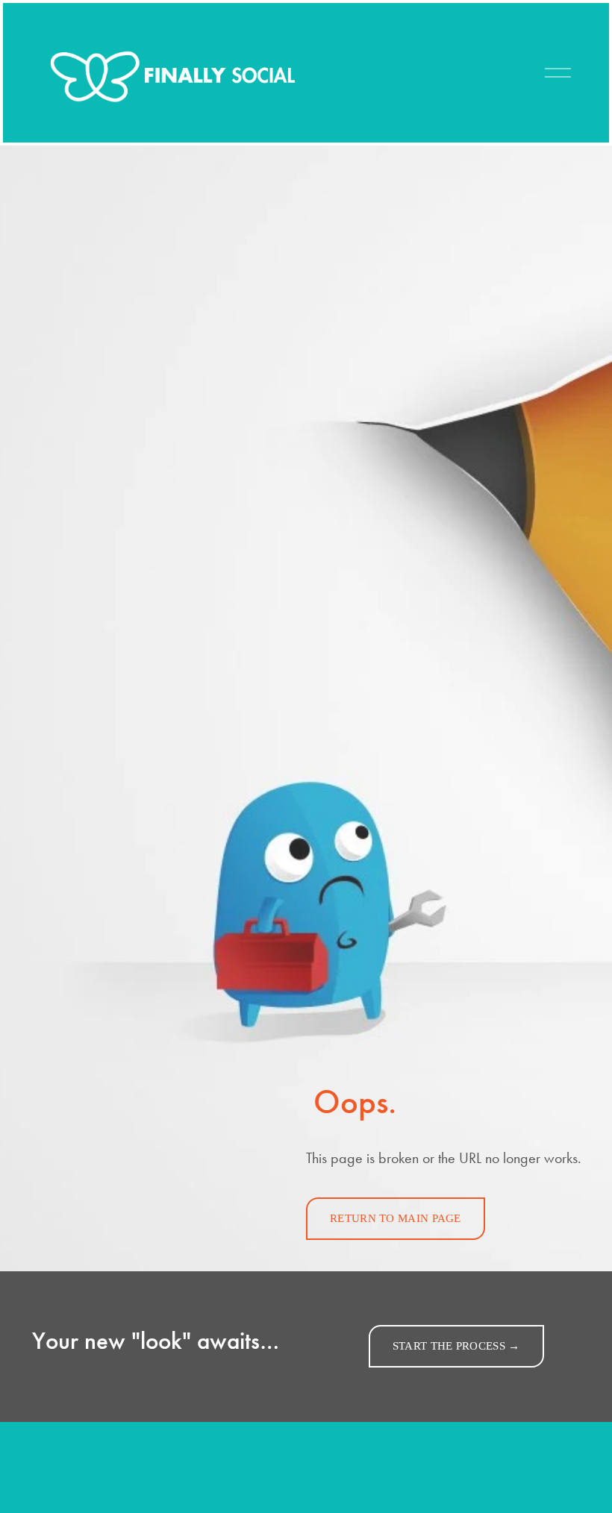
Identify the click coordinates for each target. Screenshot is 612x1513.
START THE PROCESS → (456, 1346)
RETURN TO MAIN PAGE (395, 1218)
